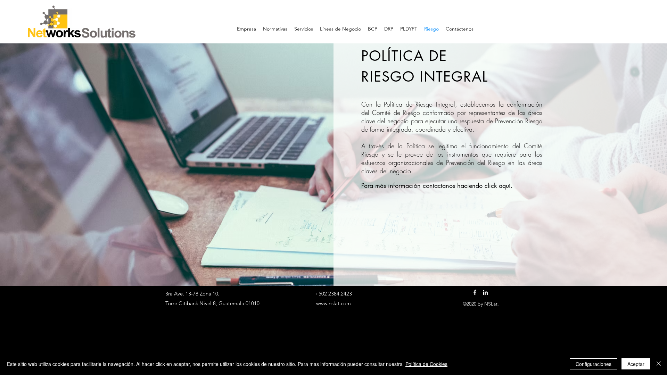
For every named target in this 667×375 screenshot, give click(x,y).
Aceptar (635, 363)
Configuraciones (593, 363)
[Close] (658, 363)
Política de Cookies (426, 363)
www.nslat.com (333, 303)
